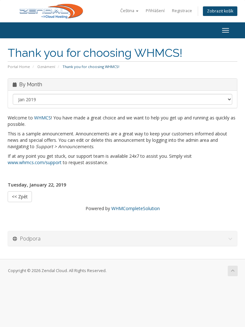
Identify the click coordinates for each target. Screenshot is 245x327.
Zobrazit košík (220, 11)
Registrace (182, 10)
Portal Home (19, 66)
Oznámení (46, 66)
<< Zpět (20, 197)
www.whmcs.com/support (35, 162)
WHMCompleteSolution (135, 208)
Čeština (127, 10)
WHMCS (42, 118)
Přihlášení (155, 10)
